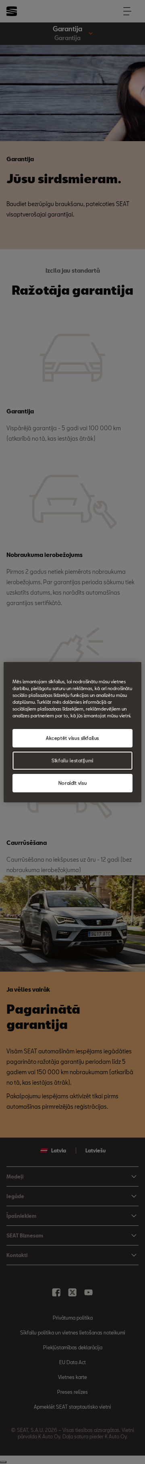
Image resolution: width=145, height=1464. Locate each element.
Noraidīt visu (72, 783)
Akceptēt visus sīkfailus (72, 738)
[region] (72, 732)
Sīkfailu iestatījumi (72, 760)
